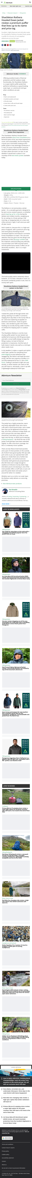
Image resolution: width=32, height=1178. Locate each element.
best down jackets (18, 155)
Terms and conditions (7, 1144)
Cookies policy (5, 1154)
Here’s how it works (15, 50)
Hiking (3, 13)
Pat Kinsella (20, 40)
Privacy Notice (22, 389)
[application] (16, 262)
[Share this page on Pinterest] (8, 45)
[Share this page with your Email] (10, 45)
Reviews (12, 41)
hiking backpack (8, 439)
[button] (2, 2)
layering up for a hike (13, 214)
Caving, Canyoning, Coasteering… (17, 496)
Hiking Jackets (23, 13)
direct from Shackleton (19, 137)
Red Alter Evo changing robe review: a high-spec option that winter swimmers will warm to (16, 1099)
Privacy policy (5, 1151)
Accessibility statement (8, 1158)
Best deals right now (15, 6)
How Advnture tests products (12, 483)
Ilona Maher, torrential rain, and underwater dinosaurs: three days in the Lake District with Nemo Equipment (16, 1091)
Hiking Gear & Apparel (12, 13)
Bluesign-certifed (19, 239)
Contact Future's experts (8, 1147)
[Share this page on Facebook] (2, 45)
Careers (4, 1161)
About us (4, 1164)
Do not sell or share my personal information (13, 1168)
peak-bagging (6, 354)
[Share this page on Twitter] (5, 45)
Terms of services (20, 388)
